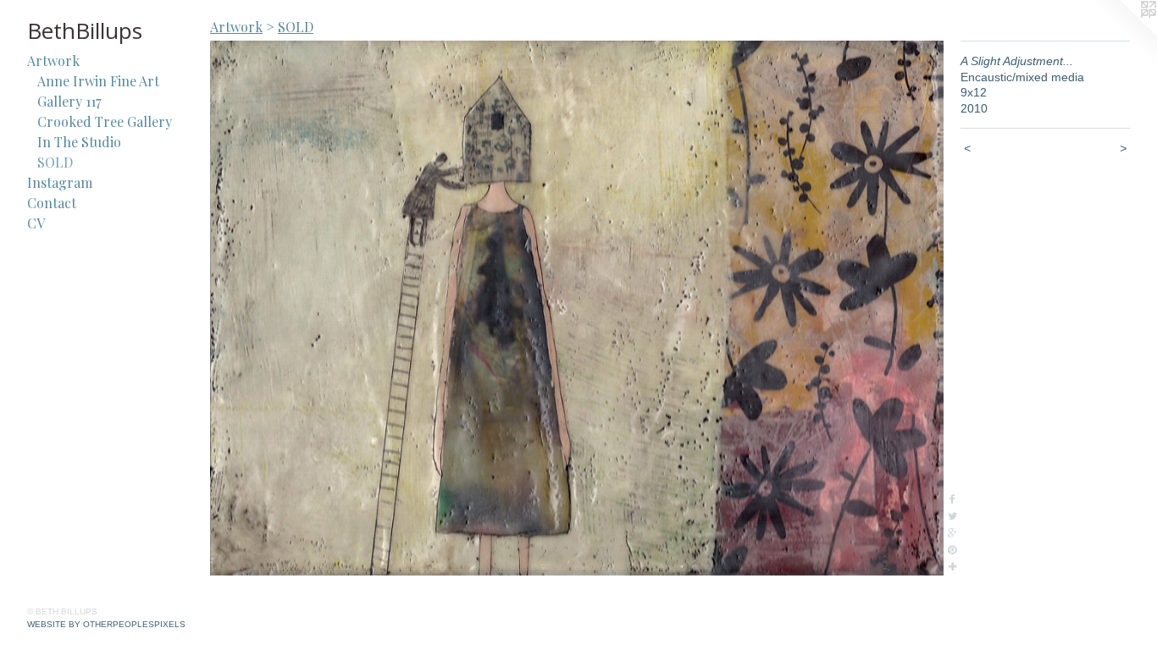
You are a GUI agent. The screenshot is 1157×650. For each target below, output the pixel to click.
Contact (51, 203)
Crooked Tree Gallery (104, 121)
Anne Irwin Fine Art (98, 81)
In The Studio (79, 142)
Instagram (59, 182)
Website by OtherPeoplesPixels (106, 624)
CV (36, 223)
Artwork (53, 60)
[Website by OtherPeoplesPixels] (1123, 34)
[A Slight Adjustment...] (577, 308)
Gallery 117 (69, 101)
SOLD (55, 162)
